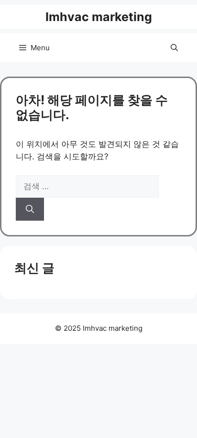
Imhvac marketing (98, 17)
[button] (174, 48)
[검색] (30, 209)
